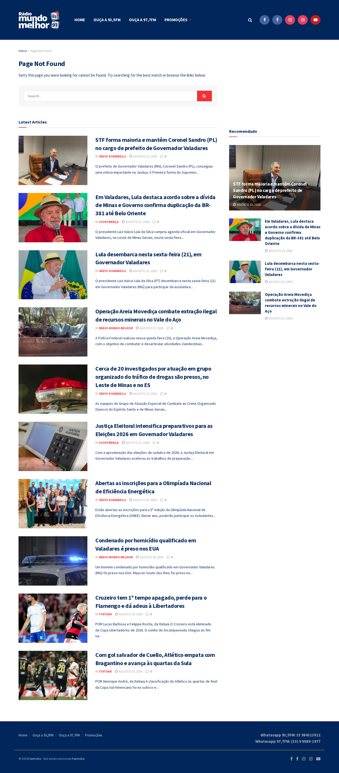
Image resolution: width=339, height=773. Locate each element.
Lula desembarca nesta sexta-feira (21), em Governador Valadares (292, 269)
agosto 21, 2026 (137, 222)
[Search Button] (250, 20)
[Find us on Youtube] (315, 20)
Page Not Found (40, 51)
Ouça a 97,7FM (142, 19)
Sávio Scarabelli (112, 156)
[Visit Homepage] (40, 20)
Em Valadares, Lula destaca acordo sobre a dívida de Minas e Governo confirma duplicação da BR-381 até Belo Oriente (155, 205)
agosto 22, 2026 (145, 156)
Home (79, 19)
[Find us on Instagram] (290, 20)
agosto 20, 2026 (145, 500)
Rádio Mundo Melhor (116, 328)
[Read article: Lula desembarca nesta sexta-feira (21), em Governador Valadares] (53, 275)
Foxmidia (34, 759)
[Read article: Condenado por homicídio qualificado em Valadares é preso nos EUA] (53, 561)
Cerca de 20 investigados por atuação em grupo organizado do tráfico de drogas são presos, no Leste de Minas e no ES (153, 377)
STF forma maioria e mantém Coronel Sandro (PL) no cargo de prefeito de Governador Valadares (269, 190)
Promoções (176, 19)
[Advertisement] (275, 81)
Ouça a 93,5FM (107, 19)
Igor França (109, 222)
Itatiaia (105, 614)
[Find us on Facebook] (265, 20)
